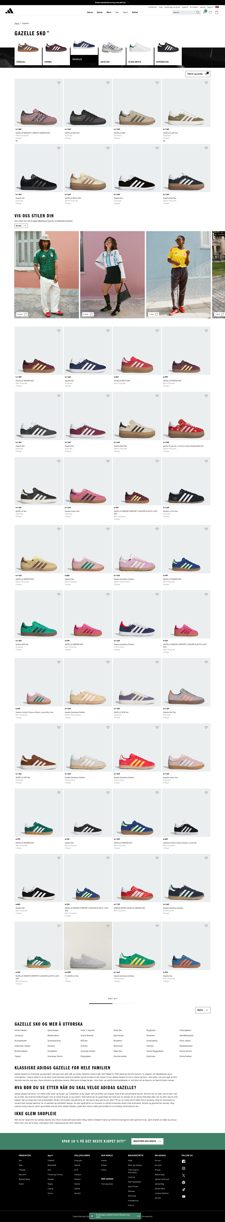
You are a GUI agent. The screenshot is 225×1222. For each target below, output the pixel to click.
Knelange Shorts (55, 1056)
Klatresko (150, 1056)
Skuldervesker (120, 1056)
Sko (117, 12)
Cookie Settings (79, 1216)
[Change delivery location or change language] (217, 7)
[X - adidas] (194, 1175)
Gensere (51, 1046)
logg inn (210, 7)
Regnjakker (86, 1056)
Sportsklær (119, 1036)
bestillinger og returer (172, 7)
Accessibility (147, 1216)
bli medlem (194, 7)
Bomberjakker (21, 1051)
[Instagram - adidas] (194, 1168)
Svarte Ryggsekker (155, 1051)
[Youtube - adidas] (194, 1196)
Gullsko (84, 1046)
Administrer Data (94, 1216)
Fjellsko (150, 1046)
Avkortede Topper (23, 1046)
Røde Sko (118, 1051)
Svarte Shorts (186, 1051)
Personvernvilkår (116, 1216)
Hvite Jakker (185, 1041)
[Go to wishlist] (210, 12)
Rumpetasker (21, 1041)
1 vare (151, 314)
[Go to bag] (217, 12)
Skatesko (150, 1036)
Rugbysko (150, 1030)
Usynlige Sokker (88, 1051)
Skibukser (118, 1046)
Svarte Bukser (87, 1036)
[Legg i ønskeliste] (59, 83)
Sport (125, 12)
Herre (90, 12)
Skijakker (118, 1041)
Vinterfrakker (21, 1030)
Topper (18, 1056)
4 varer (86, 314)
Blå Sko (84, 1041)
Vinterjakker (152, 1041)
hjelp (160, 7)
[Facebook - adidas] (194, 1161)
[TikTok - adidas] (194, 1189)
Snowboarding (54, 1041)
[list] (112, 276)
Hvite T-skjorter (88, 1030)
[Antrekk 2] (112, 274)
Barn (109, 12)
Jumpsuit (19, 1036)
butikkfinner (152, 7)
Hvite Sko (118, 1030)
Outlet (135, 12)
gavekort (185, 7)
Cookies (105, 1216)
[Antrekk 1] (46, 274)
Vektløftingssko (186, 1036)
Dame (99, 12)
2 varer (20, 314)
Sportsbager (53, 1030)
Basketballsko (186, 1046)
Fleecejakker (185, 1030)
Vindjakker (52, 1051)
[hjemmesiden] (9, 11)
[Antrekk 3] (178, 274)
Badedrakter (53, 1036)
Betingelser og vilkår (132, 1216)
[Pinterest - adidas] (194, 1182)
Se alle (18, 226)
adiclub (202, 7)
